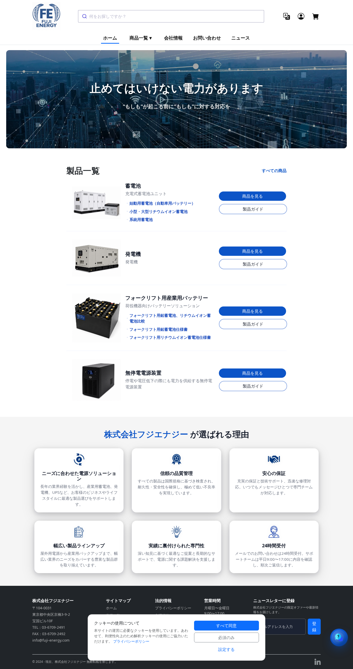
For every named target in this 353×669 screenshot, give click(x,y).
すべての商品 (274, 170)
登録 (314, 627)
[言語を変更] (286, 16)
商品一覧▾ (140, 38)
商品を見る (252, 196)
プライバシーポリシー (173, 607)
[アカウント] (301, 16)
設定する (226, 649)
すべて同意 (226, 625)
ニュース (240, 38)
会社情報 (173, 38)
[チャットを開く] (339, 637)
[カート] (315, 16)
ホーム (110, 38)
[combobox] (171, 16)
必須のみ (226, 637)
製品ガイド (253, 209)
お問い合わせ (207, 38)
